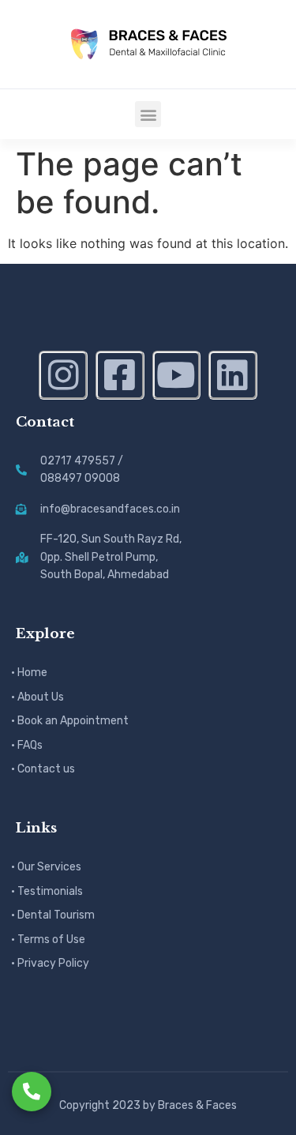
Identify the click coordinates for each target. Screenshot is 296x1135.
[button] (148, 114)
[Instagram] (63, 375)
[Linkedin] (232, 375)
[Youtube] (176, 375)
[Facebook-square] (120, 375)
